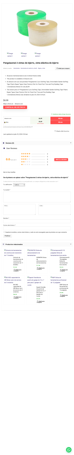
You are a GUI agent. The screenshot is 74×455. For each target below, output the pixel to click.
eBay (7, 122)
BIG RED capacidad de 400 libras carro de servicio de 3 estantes (18, 288)
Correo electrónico (9, 225)
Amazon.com (7, 118)
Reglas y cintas (41, 68)
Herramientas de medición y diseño (29, 68)
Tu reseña (6, 190)
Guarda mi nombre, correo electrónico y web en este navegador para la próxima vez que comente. (36, 232)
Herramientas (16, 68)
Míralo (60, 118)
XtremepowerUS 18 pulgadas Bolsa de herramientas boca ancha (64, 261)
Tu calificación (7, 184)
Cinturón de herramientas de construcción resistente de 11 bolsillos (18, 261)
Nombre (6, 218)
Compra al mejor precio (15, 107)
